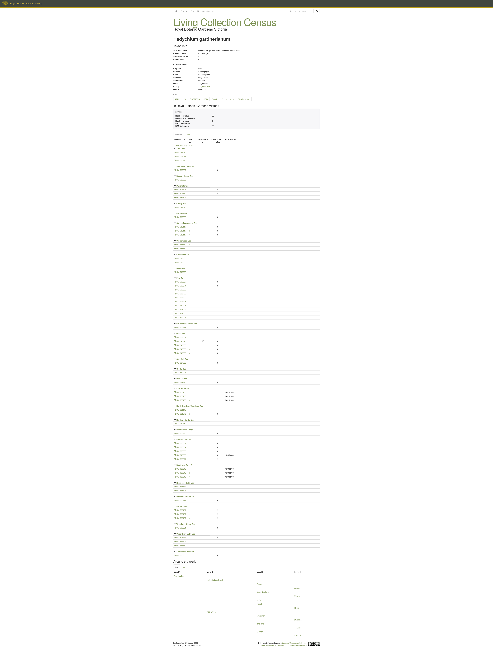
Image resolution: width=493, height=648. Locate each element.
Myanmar (261, 615)
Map (188, 134)
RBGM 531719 (180, 244)
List (176, 567)
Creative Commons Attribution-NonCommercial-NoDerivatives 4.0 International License (284, 644)
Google (215, 99)
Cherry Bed (181, 203)
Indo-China (211, 611)
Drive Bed (180, 268)
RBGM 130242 (180, 469)
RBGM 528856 (180, 258)
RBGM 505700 (180, 293)
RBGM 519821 (180, 305)
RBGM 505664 (180, 447)
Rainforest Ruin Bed (185, 465)
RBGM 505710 (180, 193)
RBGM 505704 (180, 301)
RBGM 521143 (180, 410)
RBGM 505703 (180, 297)
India (259, 600)
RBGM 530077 (180, 459)
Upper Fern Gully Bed (185, 534)
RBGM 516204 (180, 372)
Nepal (259, 604)
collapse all (178, 145)
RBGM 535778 (180, 160)
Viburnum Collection (185, 551)
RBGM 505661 (180, 443)
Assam (259, 584)
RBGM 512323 (180, 207)
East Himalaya (263, 592)
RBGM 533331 (180, 317)
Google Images (228, 99)
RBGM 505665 (180, 433)
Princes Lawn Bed (184, 439)
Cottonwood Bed (183, 240)
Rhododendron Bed (185, 496)
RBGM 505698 (180, 189)
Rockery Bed (182, 506)
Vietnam (260, 631)
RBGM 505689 (180, 217)
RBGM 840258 (180, 345)
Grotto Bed (181, 369)
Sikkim (297, 596)
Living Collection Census (224, 21)
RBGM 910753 (180, 423)
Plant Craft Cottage (184, 429)
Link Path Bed (182, 388)
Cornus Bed (181, 213)
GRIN (205, 99)
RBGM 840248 (180, 341)
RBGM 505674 (180, 285)
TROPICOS (195, 99)
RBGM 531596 (180, 490)
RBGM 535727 (180, 197)
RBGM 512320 (180, 152)
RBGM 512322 (180, 455)
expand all (188, 145)
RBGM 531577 (180, 486)
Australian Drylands (185, 166)
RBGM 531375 (180, 382)
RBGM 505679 (180, 327)
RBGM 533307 (180, 541)
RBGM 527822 (180, 363)
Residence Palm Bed (185, 483)
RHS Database (244, 99)
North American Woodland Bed (189, 406)
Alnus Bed (181, 148)
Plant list (178, 134)
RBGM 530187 (180, 510)
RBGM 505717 (180, 500)
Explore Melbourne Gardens (202, 11)
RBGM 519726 (180, 272)
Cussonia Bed (182, 254)
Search (184, 11)
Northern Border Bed (185, 420)
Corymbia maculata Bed (186, 223)
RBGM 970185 (180, 392)
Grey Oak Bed (182, 359)
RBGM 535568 (180, 179)
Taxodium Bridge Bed (185, 524)
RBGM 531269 (180, 313)
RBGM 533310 (180, 545)
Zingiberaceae (204, 86)
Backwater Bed (182, 185)
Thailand (260, 623)
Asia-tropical (179, 576)
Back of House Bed (184, 176)
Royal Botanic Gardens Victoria (26, 3)
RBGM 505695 (180, 451)
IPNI (184, 99)
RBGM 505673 (180, 537)
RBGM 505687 (180, 170)
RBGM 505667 (180, 281)
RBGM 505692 (180, 289)
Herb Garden (181, 378)
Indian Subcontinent (215, 580)
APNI (177, 99)
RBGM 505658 (180, 555)
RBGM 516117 (180, 226)
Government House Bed (186, 323)
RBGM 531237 (180, 309)
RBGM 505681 (180, 527)
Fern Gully (181, 278)
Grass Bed (181, 333)
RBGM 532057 (180, 337)
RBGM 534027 (180, 156)
